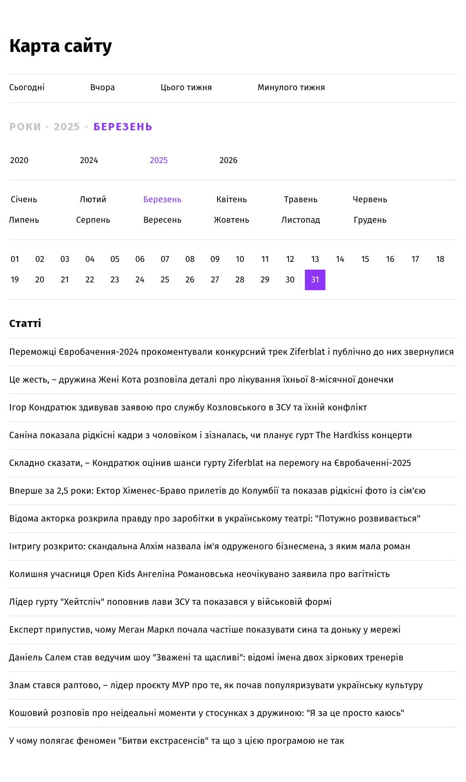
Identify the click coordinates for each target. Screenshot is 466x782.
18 (440, 259)
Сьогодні (27, 87)
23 (115, 280)
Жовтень (231, 220)
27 (215, 280)
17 (415, 259)
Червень (370, 199)
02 (39, 259)
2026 (228, 160)
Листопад (301, 220)
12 (290, 259)
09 (215, 259)
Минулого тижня (291, 87)
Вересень (162, 220)
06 (140, 259)
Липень (24, 220)
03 (64, 259)
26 (190, 280)
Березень (122, 126)
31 (315, 280)
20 (39, 280)
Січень (24, 199)
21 (65, 280)
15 (365, 259)
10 (240, 259)
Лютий (93, 199)
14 (340, 259)
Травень (301, 199)
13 (315, 259)
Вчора (102, 87)
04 (90, 259)
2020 (19, 160)
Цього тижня (186, 87)
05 (114, 259)
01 (14, 259)
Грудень (370, 220)
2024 (89, 160)
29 (265, 280)
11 (264, 259)
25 (165, 280)
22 (90, 280)
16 (390, 259)
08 (190, 259)
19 (14, 280)
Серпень (93, 220)
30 (289, 280)
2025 (67, 126)
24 (140, 280)
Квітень (231, 199)
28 (240, 280)
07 (165, 259)
